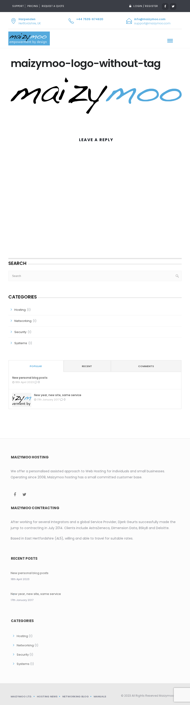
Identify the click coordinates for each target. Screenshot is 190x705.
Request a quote (53, 6)
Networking (23, 321)
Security (20, 332)
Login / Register (145, 6)
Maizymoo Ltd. (21, 696)
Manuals (100, 696)
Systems (20, 343)
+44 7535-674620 (89, 19)
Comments (146, 366)
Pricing (32, 6)
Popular (36, 366)
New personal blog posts (30, 378)
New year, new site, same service (57, 395)
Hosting (20, 310)
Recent (87, 366)
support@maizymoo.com (152, 23)
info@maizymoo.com (149, 19)
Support (18, 6)
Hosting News (47, 696)
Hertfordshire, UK (30, 21)
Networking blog (75, 696)
